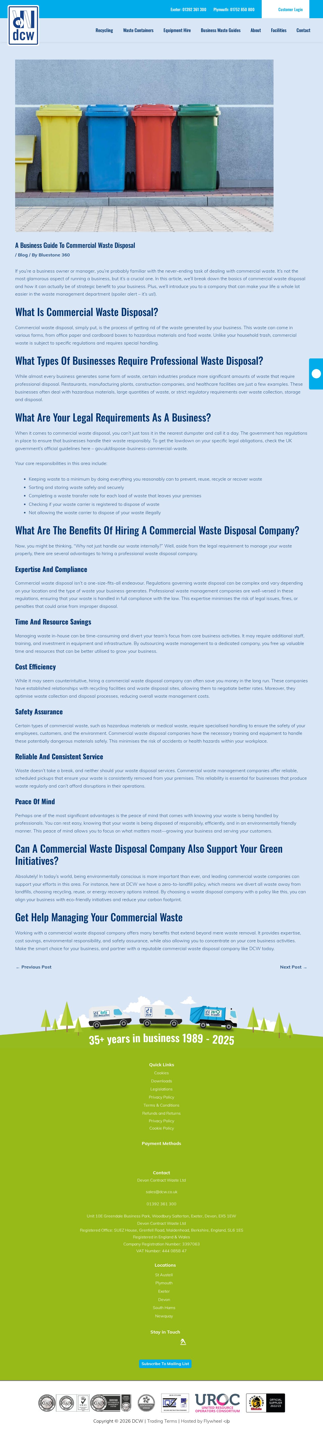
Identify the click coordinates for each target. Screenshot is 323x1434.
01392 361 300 (194, 9)
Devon (164, 1299)
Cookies (161, 1072)
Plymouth (164, 1282)
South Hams (164, 1307)
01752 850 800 (242, 9)
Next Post (293, 967)
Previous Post (33, 967)
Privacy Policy (161, 1097)
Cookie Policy (161, 1128)
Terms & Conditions (161, 1105)
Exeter (164, 1291)
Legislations (161, 1088)
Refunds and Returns (161, 1113)
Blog (23, 255)
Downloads (161, 1080)
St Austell (164, 1274)
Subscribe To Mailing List (165, 1363)
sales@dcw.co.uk (161, 1191)
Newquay (164, 1315)
